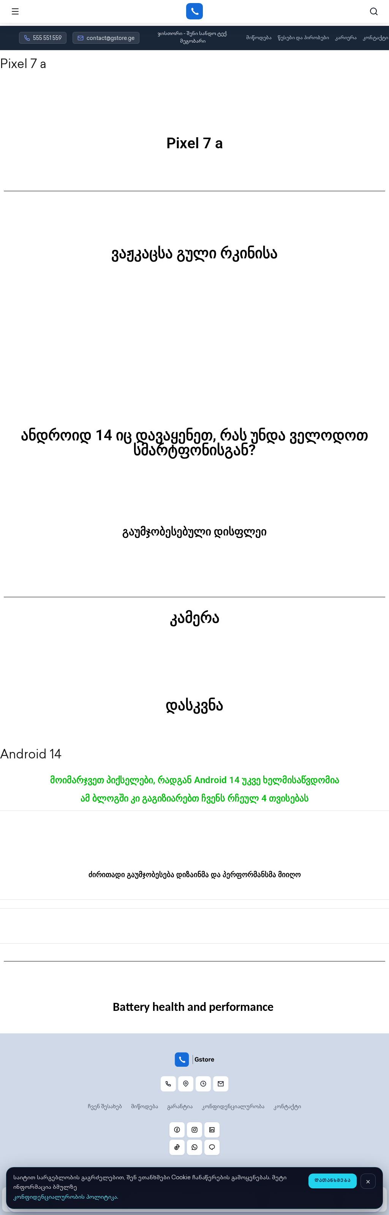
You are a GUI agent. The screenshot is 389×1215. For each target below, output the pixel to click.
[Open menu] (15, 11)
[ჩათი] (212, 1147)
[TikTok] (177, 1147)
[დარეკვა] (168, 1083)
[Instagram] (194, 1129)
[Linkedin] (212, 1129)
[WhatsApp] (194, 1147)
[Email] (220, 1083)
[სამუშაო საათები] (203, 1083)
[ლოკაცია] (185, 1083)
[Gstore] (194, 11)
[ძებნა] (373, 11)
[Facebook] (177, 1129)
